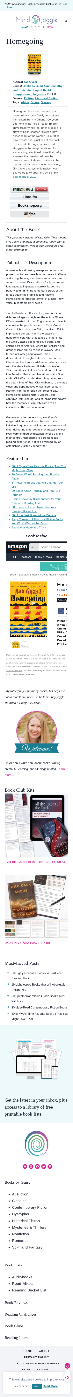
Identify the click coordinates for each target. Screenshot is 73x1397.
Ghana (35, 102)
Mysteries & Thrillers (29, 1227)
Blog (26, 1369)
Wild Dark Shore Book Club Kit (27, 943)
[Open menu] (8, 21)
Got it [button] (37, 1386)
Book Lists (13, 1265)
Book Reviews (16, 1302)
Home (28, 1351)
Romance (20, 1241)
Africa (25, 102)
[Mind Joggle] (36, 21)
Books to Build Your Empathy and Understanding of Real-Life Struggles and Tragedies (37, 90)
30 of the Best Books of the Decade (34, 515)
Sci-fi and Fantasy (27, 1247)
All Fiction (20, 1194)
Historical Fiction (46, 98)
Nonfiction (20, 1234)
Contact (44, 1369)
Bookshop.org (30, 205)
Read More (50, 1386)
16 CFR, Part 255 (14, 671)
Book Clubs (14, 1326)
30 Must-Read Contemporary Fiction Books (39, 1007)
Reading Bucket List (29, 1290)
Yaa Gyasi (30, 81)
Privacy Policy (36, 1357)
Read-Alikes (22, 1284)
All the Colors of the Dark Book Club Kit (36, 862)
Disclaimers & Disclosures (36, 1363)
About (44, 1351)
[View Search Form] (66, 21)
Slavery (46, 102)
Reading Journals (18, 1337)
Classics (19, 1201)
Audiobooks (22, 1277)
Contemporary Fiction (30, 1207)
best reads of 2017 (24, 176)
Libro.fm (30, 197)
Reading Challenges (21, 1314)
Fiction (29, 98)
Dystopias (20, 1214)
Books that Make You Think (29, 527)
